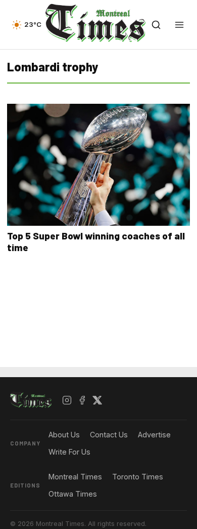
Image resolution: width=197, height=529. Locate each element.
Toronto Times (137, 476)
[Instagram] (67, 400)
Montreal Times (75, 476)
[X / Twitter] (97, 400)
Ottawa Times (72, 494)
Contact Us (109, 434)
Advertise (154, 434)
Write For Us (69, 451)
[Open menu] (179, 24)
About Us (64, 434)
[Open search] (156, 24)
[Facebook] (82, 400)
